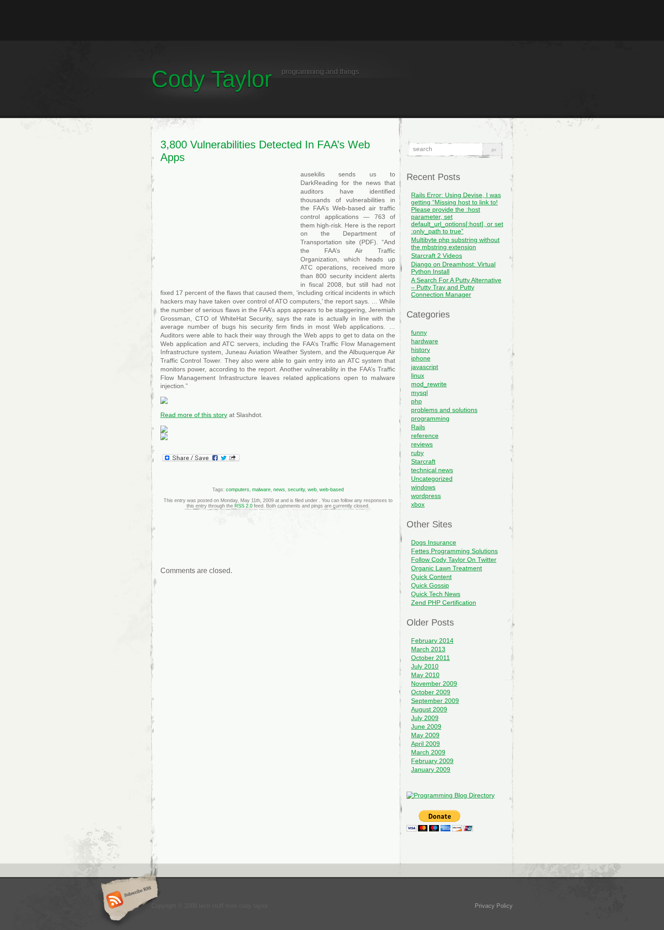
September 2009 (435, 700)
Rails (418, 427)
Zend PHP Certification (443, 602)
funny (419, 332)
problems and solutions (444, 409)
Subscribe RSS (128, 900)
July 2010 (425, 666)
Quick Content (431, 576)
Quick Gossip (430, 585)
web (312, 489)
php (416, 401)
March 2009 (428, 752)
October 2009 (430, 692)
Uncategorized (432, 478)
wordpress (426, 495)
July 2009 (425, 717)
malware (261, 489)
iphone (420, 358)
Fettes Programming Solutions (454, 551)
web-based (331, 489)
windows (423, 487)
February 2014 (432, 640)
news (279, 489)
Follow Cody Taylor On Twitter (453, 559)
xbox (418, 504)
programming (430, 418)
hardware (424, 341)
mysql (419, 392)
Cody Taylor (211, 79)
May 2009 (425, 735)
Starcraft (423, 461)
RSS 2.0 (243, 505)
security (296, 489)
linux (417, 375)
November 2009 (434, 683)
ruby (417, 452)
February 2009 (432, 760)
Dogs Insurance (433, 542)
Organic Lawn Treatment (446, 568)
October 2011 (430, 657)
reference (425, 435)
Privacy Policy (494, 905)
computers (237, 489)
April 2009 (425, 743)
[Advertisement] (332, 20)
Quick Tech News (435, 594)
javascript (424, 366)
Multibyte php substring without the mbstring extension (455, 243)
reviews (422, 444)
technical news (432, 470)
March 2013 (428, 649)
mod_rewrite (429, 384)
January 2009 (430, 769)
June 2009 (426, 726)
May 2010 (425, 675)
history (420, 349)
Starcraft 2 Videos (436, 255)
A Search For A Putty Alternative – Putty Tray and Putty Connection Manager (456, 287)
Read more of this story (193, 414)
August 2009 (429, 709)
